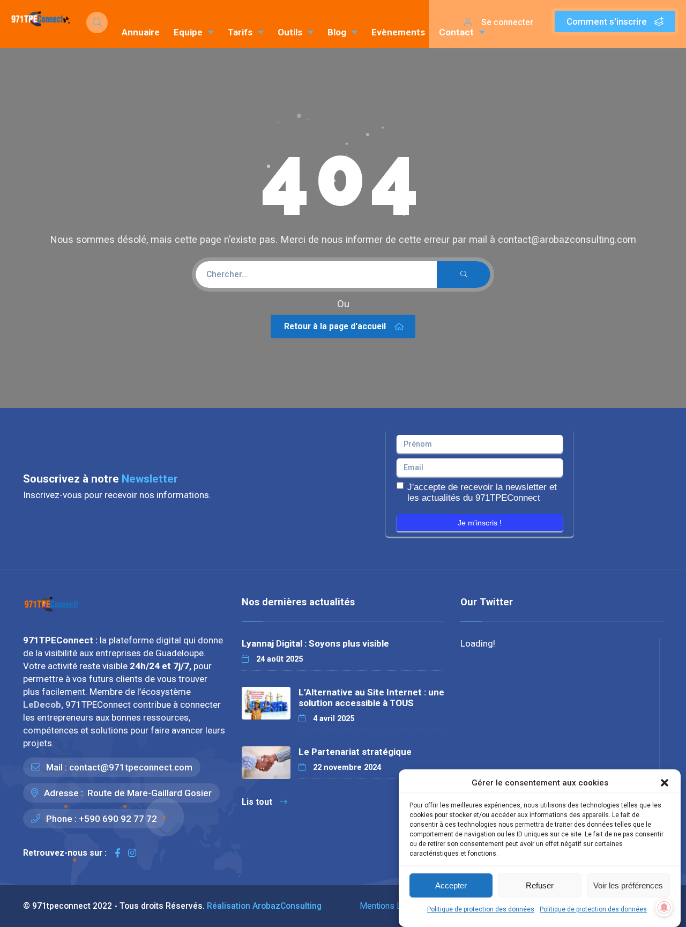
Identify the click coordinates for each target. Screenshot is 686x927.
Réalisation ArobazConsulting (264, 906)
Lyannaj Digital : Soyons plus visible (315, 643)
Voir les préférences (628, 884)
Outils (290, 32)
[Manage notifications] (664, 907)
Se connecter (506, 22)
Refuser (540, 884)
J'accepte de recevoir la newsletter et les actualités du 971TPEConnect (482, 492)
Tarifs (240, 32)
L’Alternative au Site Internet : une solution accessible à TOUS (371, 697)
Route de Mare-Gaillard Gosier (148, 793)
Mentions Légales (393, 906)
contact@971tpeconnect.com (130, 767)
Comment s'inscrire (607, 21)
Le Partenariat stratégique (355, 751)
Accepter (451, 884)
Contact (456, 32)
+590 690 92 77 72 (118, 818)
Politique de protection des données (480, 909)
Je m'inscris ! (480, 522)
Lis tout (257, 802)
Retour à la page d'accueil (335, 326)
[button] (664, 782)
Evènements (398, 32)
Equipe (188, 32)
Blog (336, 32)
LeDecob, (44, 704)
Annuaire (141, 32)
